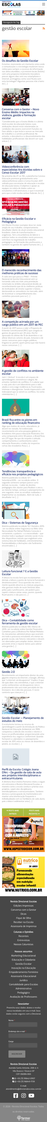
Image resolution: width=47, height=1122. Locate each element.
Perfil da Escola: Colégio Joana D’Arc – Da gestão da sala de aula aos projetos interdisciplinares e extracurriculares (21, 774)
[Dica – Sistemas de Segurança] (15, 510)
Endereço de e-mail (17, 1031)
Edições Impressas (24, 905)
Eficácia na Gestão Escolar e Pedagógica (19, 220)
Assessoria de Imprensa (23, 926)
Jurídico (23, 980)
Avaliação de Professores (23, 996)
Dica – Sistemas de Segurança (20, 523)
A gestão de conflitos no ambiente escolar (22, 372)
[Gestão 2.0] (15, 659)
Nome (11, 1020)
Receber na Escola (23, 922)
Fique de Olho (23, 918)
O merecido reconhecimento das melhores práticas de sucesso (21, 272)
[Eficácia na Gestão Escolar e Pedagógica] (15, 206)
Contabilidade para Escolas (23, 984)
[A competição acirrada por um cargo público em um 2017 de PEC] (15, 309)
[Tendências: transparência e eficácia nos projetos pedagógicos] (15, 458)
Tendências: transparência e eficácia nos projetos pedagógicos (22, 473)
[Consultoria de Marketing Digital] (23, 1118)
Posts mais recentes (34, 812)
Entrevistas (23, 940)
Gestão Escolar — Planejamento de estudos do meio (23, 719)
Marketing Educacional (23, 955)
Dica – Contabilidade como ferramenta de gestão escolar (20, 622)
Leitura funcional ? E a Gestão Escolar (20, 573)
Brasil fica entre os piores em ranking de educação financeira (21, 421)
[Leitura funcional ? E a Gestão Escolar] (15, 558)
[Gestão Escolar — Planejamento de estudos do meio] (15, 705)
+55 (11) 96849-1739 (25, 1081)
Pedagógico (23, 992)
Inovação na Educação (23, 968)
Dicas (23, 913)
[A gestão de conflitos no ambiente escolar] (15, 358)
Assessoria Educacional (23, 976)
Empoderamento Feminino (23, 972)
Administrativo (23, 988)
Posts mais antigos (13, 812)
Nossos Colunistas (23, 944)
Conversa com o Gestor (23, 909)
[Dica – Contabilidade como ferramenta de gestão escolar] (15, 607)
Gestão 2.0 (8, 672)
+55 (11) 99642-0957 (25, 1078)
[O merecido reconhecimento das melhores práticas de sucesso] (15, 257)
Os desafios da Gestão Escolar (20, 61)
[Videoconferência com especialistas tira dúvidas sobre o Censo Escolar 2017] (15, 154)
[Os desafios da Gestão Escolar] (15, 48)
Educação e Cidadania (23, 959)
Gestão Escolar (23, 963)
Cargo (11, 1041)
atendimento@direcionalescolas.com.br (23, 1089)
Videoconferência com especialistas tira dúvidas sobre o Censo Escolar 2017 (22, 169)
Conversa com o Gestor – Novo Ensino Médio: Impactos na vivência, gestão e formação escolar (20, 114)
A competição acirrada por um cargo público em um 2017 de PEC (22, 323)
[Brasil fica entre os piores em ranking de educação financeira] (15, 407)
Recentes (24, 936)
